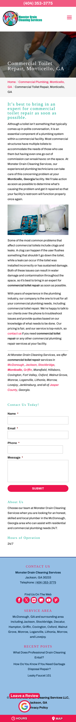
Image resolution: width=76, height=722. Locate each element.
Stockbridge (46, 364)
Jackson (31, 364)
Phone (14, 442)
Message (15, 457)
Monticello (15, 369)
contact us (14, 333)
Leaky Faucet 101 (39, 675)
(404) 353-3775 (38, 3)
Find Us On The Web (38, 594)
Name (13, 413)
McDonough (16, 364)
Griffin (28, 369)
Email (13, 428)
